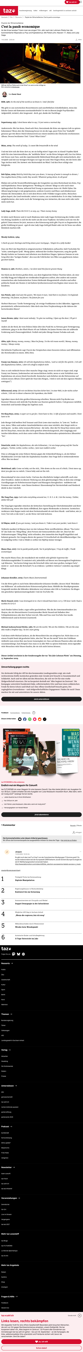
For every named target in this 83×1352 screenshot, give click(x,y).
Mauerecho (5, 1148)
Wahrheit (4, 1005)
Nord (3, 1000)
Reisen (3, 1272)
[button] (80, 2)
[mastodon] (13, 955)
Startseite (4, 17)
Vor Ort (3, 1209)
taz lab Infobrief (6, 1189)
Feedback (4, 1303)
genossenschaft (7, 1097)
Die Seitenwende (7, 1066)
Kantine (4, 1277)
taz (6, 948)
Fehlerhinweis (26, 713)
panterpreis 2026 (7, 1117)
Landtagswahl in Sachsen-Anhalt (12, 1040)
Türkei (3, 1025)
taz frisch (4, 1179)
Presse (3, 1076)
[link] (26, 11)
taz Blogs (4, 1241)
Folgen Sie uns (5, 954)
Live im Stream (6, 1214)
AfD (2, 1035)
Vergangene (5, 1219)
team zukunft (5, 1174)
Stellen (3, 1071)
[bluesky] (18, 955)
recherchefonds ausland (9, 1107)
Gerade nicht (72, 1315)
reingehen (4, 1158)
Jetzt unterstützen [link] (41, 699)
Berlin (3, 995)
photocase (16, 87)
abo (2, 1092)
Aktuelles (4, 1056)
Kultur (3, 985)
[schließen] (80, 1316)
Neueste (73, 826)
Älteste (79, 826)
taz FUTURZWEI (6, 1246)
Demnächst (5, 1204)
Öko (11, 17)
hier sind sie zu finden (69, 840)
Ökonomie (18, 17)
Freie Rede (5, 1153)
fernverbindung (6, 1138)
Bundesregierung (7, 1020)
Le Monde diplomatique (9, 1251)
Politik (3, 970)
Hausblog (4, 1061)
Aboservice (5, 1308)
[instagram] (23, 955)
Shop (3, 1282)
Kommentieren (15, 713)
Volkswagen (5, 1030)
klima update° (6, 1143)
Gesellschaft (5, 980)
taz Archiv (4, 1256)
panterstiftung (6, 1112)
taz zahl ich (5, 1102)
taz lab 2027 (5, 1224)
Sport (3, 990)
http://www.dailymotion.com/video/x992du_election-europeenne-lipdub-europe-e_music (48, 864)
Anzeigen (4, 1287)
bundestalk (5, 1133)
